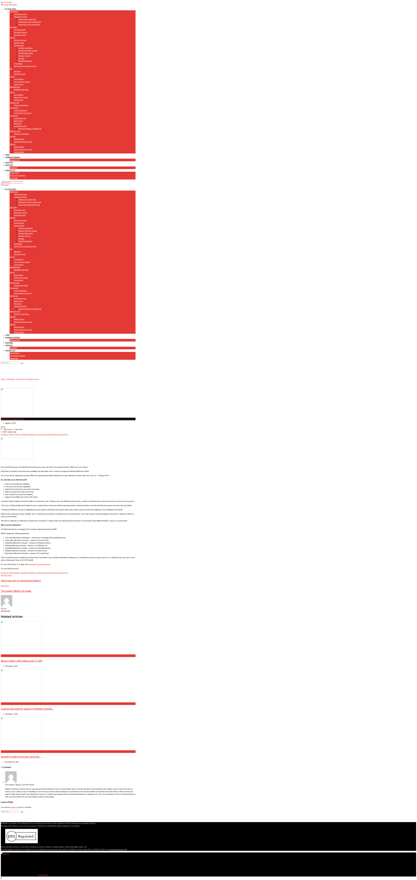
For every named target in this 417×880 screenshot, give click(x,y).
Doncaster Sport (20, 35)
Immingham (18, 64)
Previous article (6, 575)
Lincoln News (18, 79)
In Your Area (10, 9)
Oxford (12, 92)
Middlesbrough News (21, 90)
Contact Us (10, 170)
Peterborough (14, 103)
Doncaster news (20, 30)
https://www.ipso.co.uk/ (118, 850)
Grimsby (12, 38)
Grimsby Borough (20, 40)
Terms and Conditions (17, 176)
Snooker (21, 58)
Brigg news (18, 124)
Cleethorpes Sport (20, 17)
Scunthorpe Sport (20, 126)
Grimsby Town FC (24, 56)
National (9, 163)
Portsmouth (14, 108)
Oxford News (18, 95)
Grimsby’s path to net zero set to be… (21, 756)
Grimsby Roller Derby (25, 53)
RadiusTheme (43, 875)
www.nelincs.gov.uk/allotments (39, 564)
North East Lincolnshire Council (25, 66)
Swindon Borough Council (23, 142)
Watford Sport (19, 152)
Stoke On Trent (15, 131)
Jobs (7, 155)
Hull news (17, 71)
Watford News (19, 147)
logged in (13, 807)
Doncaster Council (20, 32)
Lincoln (12, 77)
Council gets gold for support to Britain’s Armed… (27, 708)
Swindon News (19, 139)
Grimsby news (19, 43)
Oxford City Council (21, 97)
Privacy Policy (14, 173)
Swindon (13, 137)
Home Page (14, 178)
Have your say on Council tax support (21, 580)
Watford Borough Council (23, 150)
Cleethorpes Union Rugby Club (29, 25)
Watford (12, 144)
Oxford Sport (18, 100)
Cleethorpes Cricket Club (27, 19)
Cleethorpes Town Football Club (29, 22)
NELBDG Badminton (25, 61)
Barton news (18, 121)
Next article (5, 586)
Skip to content (6, 2)
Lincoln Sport (18, 84)
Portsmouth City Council (22, 113)
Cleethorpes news (20, 14)
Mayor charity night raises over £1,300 (21, 661)
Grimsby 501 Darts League (27, 51)
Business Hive (15, 160)
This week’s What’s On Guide (16, 591)
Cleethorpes (14, 12)
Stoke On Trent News (21, 134)
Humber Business (12, 157)
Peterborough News (21, 105)
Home (3, 379)
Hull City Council (19, 74)
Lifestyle (9, 165)
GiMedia (4, 608)
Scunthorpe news (20, 118)
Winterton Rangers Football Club (29, 129)
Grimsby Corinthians (25, 48)
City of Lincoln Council (22, 82)
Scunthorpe (14, 116)
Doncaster (13, 27)
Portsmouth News (20, 110)
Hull (11, 69)
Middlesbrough (15, 87)
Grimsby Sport (19, 45)
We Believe (13, 168)
